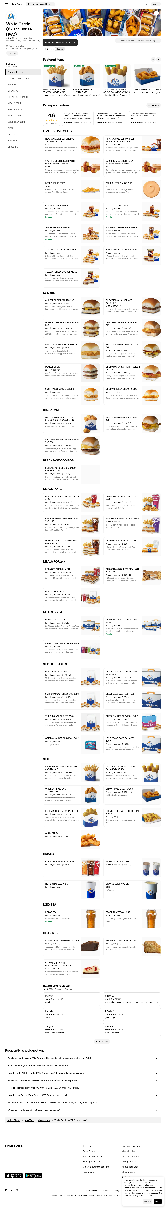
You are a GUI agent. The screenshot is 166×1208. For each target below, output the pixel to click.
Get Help (87, 1146)
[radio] (50, 49)
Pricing (116, 1191)
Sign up (156, 4)
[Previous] (153, 59)
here (151, 1196)
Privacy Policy (91, 1191)
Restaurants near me (132, 1146)
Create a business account (96, 1167)
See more (155, 105)
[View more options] (156, 13)
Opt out (147, 1201)
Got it (157, 1201)
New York (29, 1120)
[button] (83, 1058)
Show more (103, 1041)
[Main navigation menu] (6, 4)
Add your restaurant (93, 1156)
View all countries (130, 1156)
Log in (144, 4)
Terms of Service (118, 1195)
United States (13, 1120)
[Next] (158, 59)
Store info (12, 53)
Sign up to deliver (91, 1161)
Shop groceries (129, 1172)
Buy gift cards (89, 1151)
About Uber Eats (130, 1167)
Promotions (88, 1172)
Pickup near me (129, 1161)
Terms (105, 1191)
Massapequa (44, 1120)
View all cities (128, 1151)
